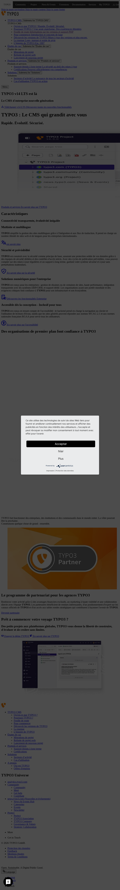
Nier (61, 451)
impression (50, 470)
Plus (60, 458)
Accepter (61, 443)
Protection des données (65, 470)
